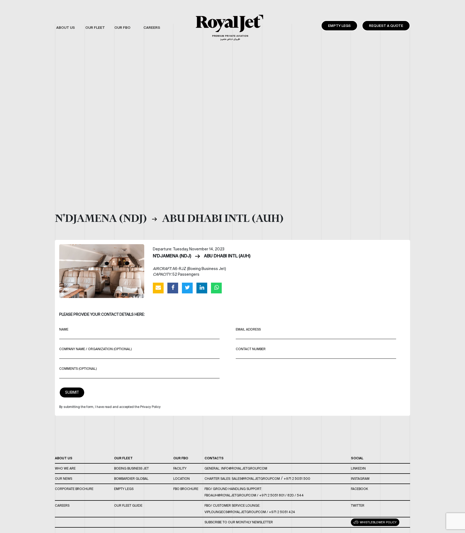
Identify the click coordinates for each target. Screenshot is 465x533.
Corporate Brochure (74, 489)
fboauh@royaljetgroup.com (230, 495)
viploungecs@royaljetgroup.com (235, 512)
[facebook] (172, 288)
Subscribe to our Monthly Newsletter (239, 522)
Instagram (360, 478)
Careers (62, 505)
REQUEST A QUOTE (386, 26)
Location (181, 478)
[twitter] (187, 288)
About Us (63, 458)
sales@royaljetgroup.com (256, 478)
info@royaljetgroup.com (244, 468)
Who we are (65, 468)
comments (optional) (78, 368)
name (63, 329)
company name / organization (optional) (95, 349)
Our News (63, 478)
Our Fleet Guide (128, 505)
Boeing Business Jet (131, 468)
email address (248, 329)
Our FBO (180, 458)
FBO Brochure (185, 489)
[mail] (158, 288)
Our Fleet (123, 458)
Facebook (359, 489)
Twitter (357, 505)
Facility (179, 468)
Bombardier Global (131, 478)
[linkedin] (201, 288)
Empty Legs (339, 26)
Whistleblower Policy (378, 522)
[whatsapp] (216, 288)
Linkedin (358, 468)
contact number (251, 349)
